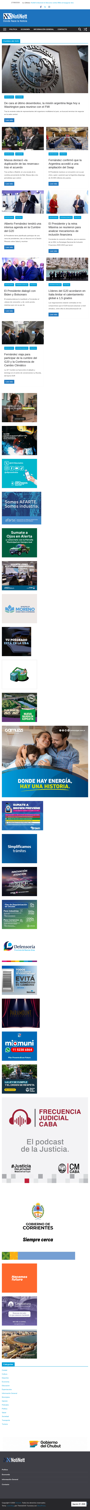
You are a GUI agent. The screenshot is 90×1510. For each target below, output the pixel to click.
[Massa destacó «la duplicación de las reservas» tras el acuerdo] (23, 138)
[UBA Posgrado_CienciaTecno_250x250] (16, 628)
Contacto (62, 29)
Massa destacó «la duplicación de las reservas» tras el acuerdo (21, 164)
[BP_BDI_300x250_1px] (19, 661)
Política (13, 29)
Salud (4, 1412)
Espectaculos (7, 1389)
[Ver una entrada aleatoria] (85, 29)
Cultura (4, 1374)
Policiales (5, 1405)
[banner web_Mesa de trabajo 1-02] (38, 1188)
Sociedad (5, 1416)
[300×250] (19, 427)
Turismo (5, 1424)
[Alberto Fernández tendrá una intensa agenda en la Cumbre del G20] (23, 202)
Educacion (6, 1386)
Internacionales (66, 217)
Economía (25, 29)
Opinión (5, 1401)
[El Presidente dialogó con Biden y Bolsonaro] (23, 269)
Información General (44, 29)
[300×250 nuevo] (19, 835)
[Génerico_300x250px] (19, 394)
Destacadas (9, 97)
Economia (19, 97)
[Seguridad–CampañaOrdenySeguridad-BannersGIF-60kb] (19, 1066)
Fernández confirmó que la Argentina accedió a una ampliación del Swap (65, 164)
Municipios (6, 1397)
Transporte (6, 1420)
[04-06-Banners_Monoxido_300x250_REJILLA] (19, 967)
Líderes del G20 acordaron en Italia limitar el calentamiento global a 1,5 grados (67, 294)
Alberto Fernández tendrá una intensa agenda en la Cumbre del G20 (22, 227)
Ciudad (4, 1370)
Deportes (5, 1378)
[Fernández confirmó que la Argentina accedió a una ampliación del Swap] (67, 138)
